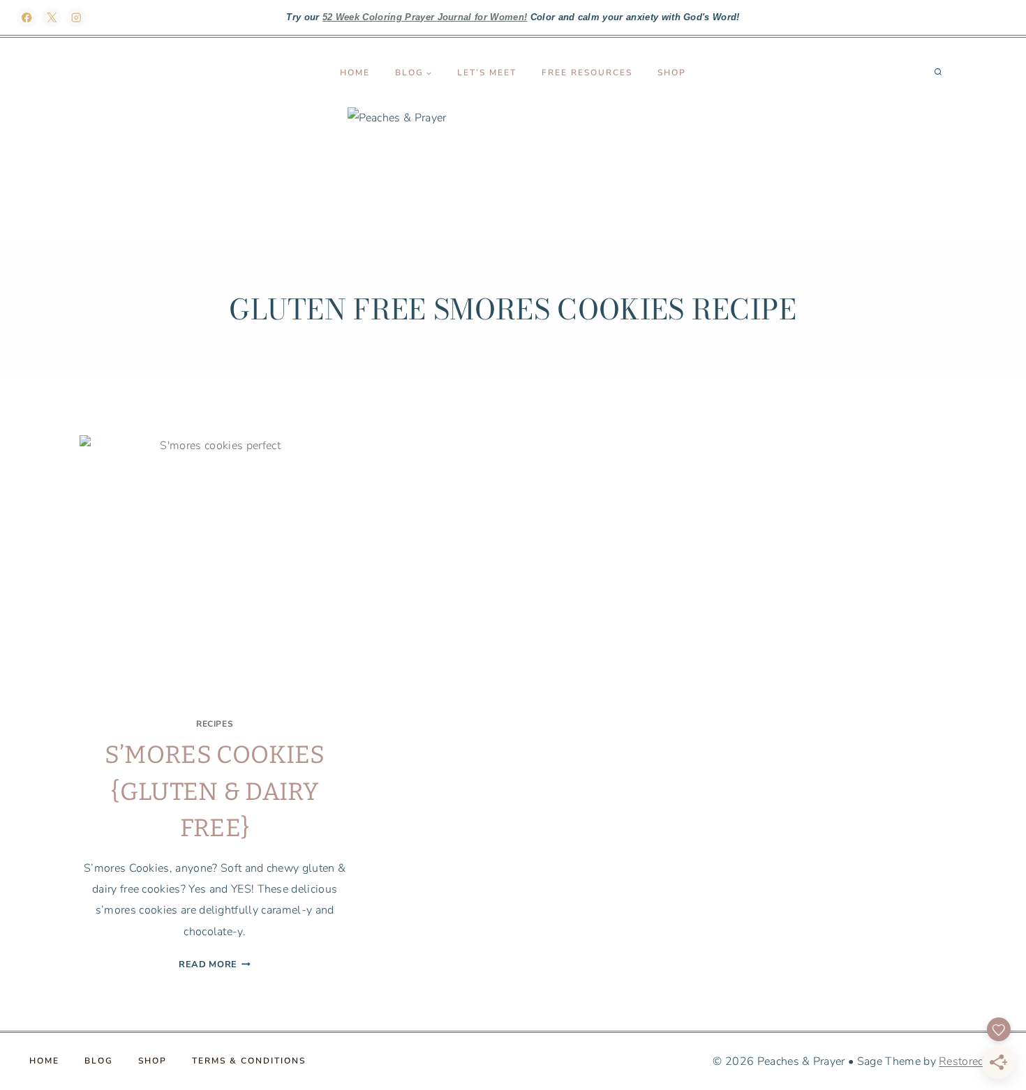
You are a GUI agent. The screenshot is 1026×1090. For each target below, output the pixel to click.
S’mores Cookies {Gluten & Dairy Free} (215, 791)
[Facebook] (27, 18)
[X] (52, 18)
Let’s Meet (486, 72)
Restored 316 (974, 1061)
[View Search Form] (938, 72)
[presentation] (215, 570)
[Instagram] (76, 18)
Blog (98, 1060)
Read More (215, 964)
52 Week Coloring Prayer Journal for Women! (424, 17)
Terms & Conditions (249, 1060)
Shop (671, 72)
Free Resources (587, 72)
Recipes (214, 723)
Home (355, 72)
